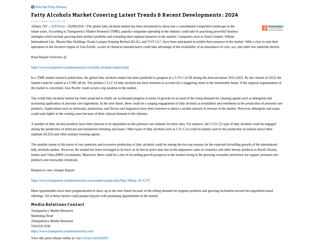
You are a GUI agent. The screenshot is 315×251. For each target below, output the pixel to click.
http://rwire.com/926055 (92, 238)
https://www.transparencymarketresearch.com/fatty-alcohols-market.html (80, 67)
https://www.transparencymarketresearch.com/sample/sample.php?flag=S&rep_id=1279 (90, 180)
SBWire (57, 26)
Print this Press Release (50, 7)
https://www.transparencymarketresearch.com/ (62, 231)
